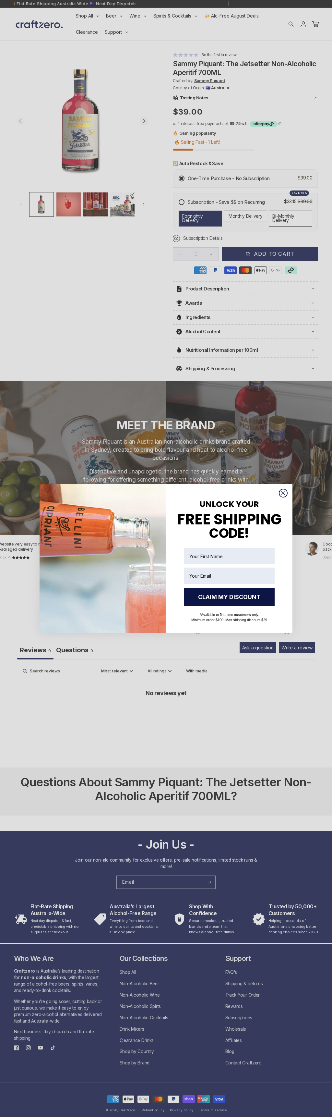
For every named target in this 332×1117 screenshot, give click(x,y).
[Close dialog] (283, 493)
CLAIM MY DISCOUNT (229, 597)
